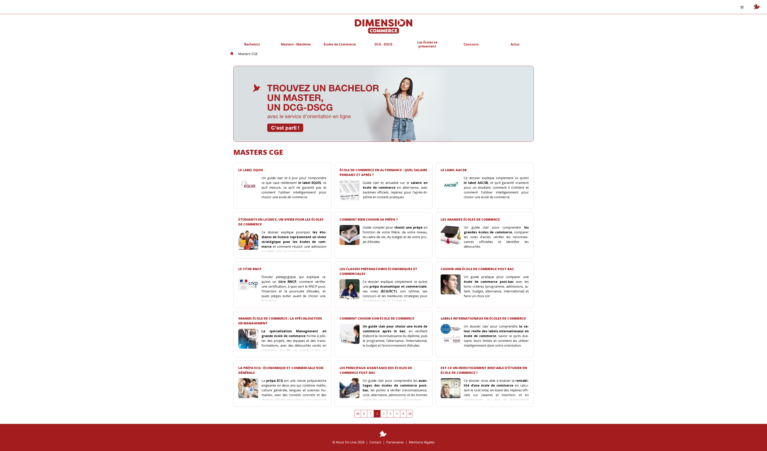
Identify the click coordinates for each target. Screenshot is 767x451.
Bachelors (252, 44)
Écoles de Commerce (340, 44)
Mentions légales (422, 442)
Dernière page (409, 413)
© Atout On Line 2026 (348, 442)
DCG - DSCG (383, 44)
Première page (357, 413)
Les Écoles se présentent (427, 44)
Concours (471, 44)
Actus (515, 44)
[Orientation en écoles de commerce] (231, 54)
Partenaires (395, 442)
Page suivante (403, 413)
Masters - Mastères (296, 44)
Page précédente (364, 413)
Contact (375, 442)
